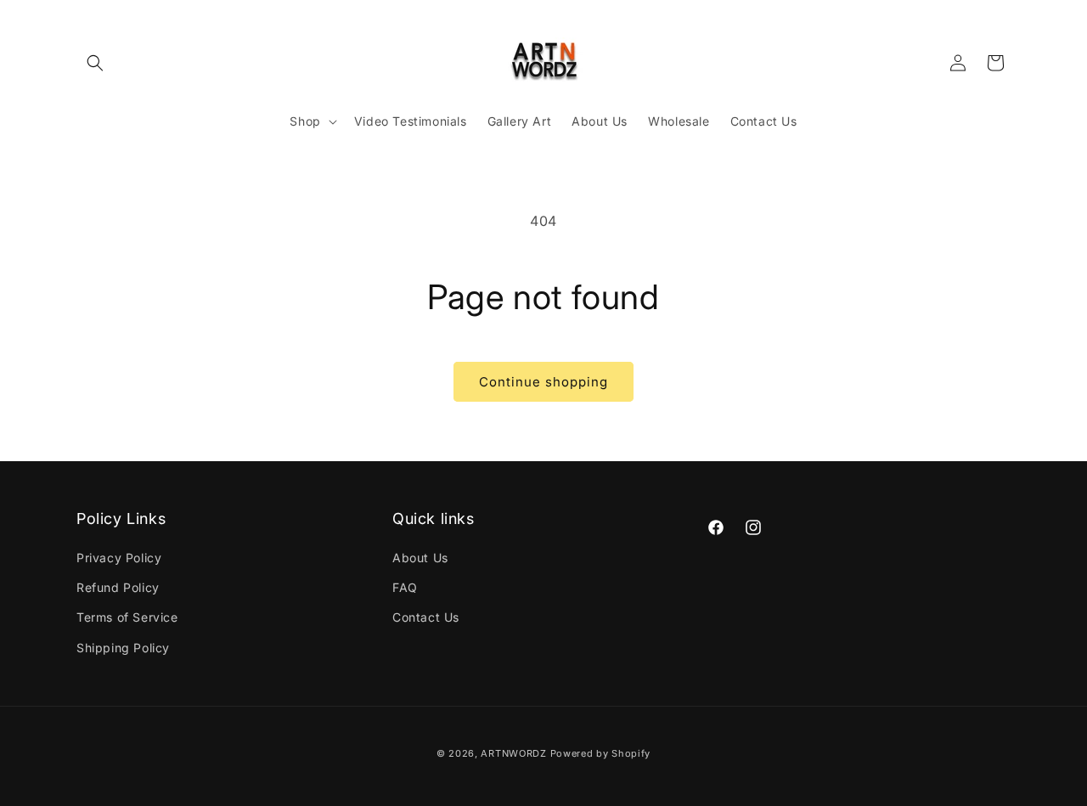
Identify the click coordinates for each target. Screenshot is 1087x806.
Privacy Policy (118, 558)
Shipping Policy (123, 647)
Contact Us (425, 618)
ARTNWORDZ (513, 753)
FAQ (405, 588)
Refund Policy (118, 588)
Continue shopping (543, 382)
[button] (95, 63)
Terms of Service (127, 618)
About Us (420, 558)
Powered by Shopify (600, 753)
